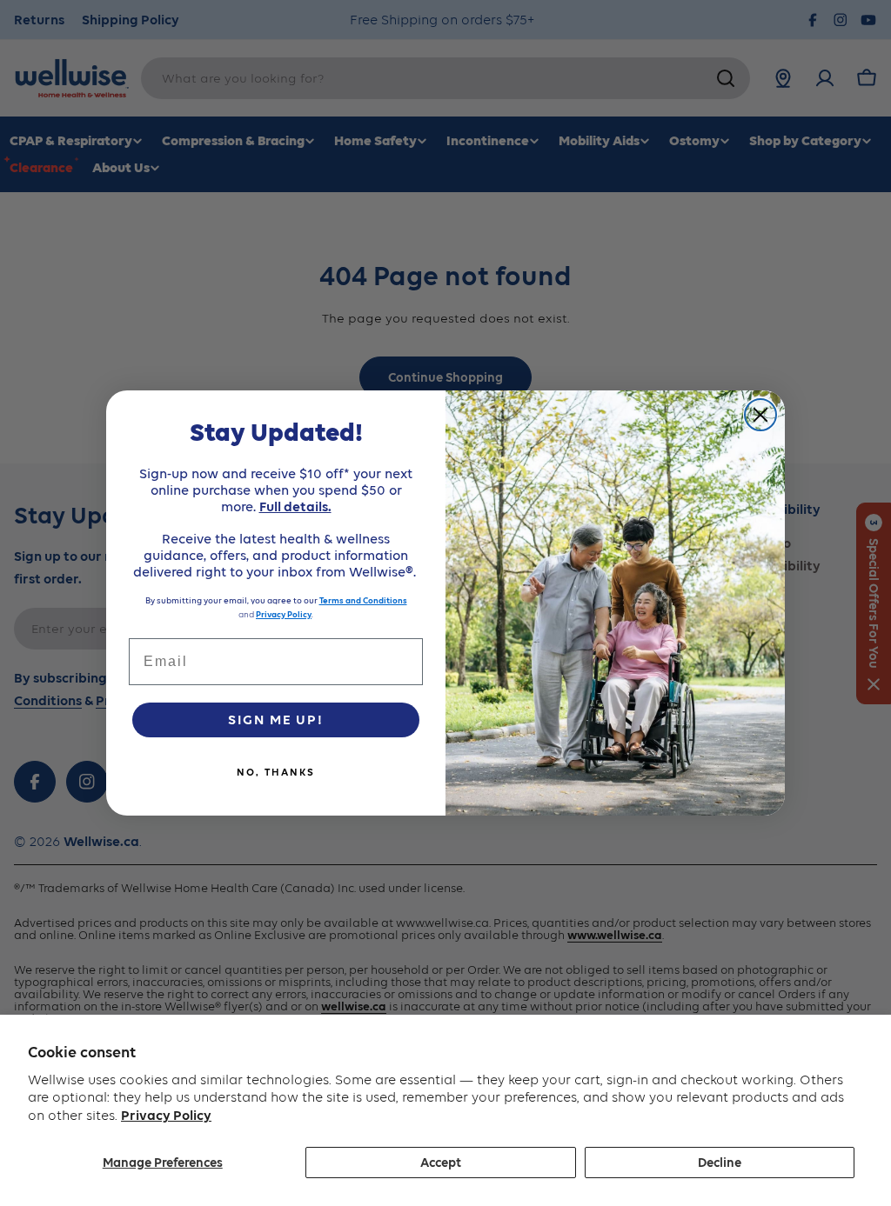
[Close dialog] (760, 414)
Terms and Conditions (363, 600)
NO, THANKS (276, 772)
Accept (440, 1162)
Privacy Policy (166, 1115)
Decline (719, 1162)
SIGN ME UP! (276, 719)
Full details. (295, 506)
